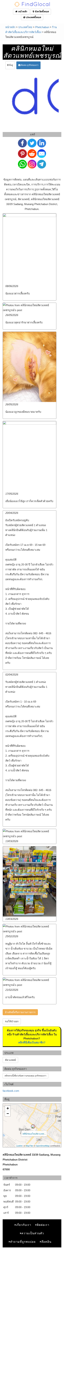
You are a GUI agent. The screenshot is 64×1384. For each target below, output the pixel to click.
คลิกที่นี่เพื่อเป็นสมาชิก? (31, 1042)
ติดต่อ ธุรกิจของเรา (29, 65)
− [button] (8, 1113)
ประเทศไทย (25, 27)
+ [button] (8, 1108)
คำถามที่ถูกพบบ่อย (23, 1241)
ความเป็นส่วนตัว (32, 1233)
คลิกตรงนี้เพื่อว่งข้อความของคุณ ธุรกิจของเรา (25, 1076)
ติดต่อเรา (43, 1224)
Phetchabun (42, 27)
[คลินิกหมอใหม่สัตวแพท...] (33, 1126)
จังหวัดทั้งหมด (41, 11)
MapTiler (29, 1145)
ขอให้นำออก (11, 1021)
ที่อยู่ (11, 65)
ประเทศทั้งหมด (33, 17)
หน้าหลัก (22, 11)
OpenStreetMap (42, 1145)
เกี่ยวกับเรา (23, 1224)
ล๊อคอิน (46, 1241)
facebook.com (11, 1090)
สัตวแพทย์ (10, 1060)
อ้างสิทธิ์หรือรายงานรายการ (20, 1012)
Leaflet (19, 1145)
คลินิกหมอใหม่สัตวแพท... (34, 1133)
